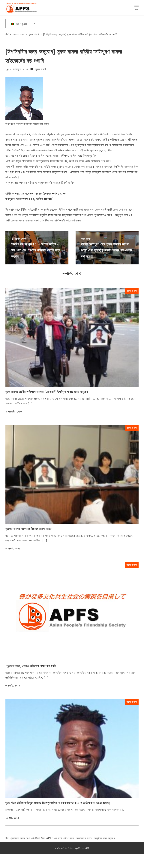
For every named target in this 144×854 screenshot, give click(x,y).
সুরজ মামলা (40, 69)
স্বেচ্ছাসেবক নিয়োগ (84, 838)
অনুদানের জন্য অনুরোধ (104, 838)
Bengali (21, 23)
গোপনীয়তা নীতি (37, 838)
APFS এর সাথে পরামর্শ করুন (60, 838)
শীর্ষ (7, 838)
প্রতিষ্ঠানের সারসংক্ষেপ (20, 838)
